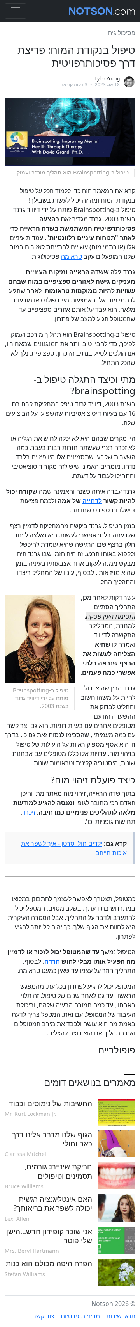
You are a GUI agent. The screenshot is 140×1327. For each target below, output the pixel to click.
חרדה (52, 961)
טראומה (71, 256)
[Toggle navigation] (15, 11)
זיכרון (28, 812)
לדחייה (92, 500)
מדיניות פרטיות (80, 1316)
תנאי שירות (120, 1316)
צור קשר (43, 1316)
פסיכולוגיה (121, 32)
